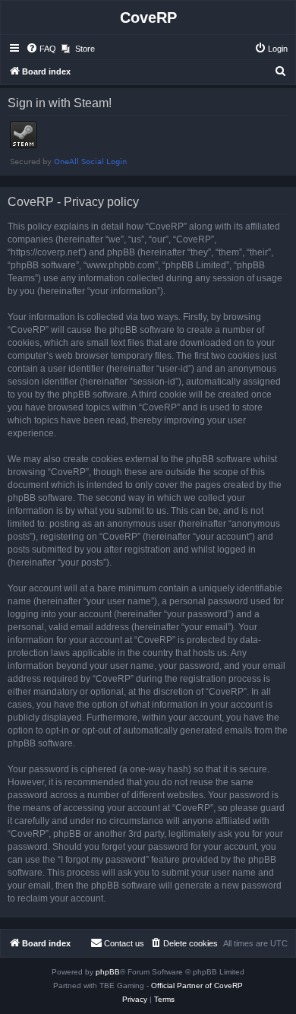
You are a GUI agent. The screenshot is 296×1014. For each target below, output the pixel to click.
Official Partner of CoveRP (197, 985)
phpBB (108, 972)
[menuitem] (41, 49)
